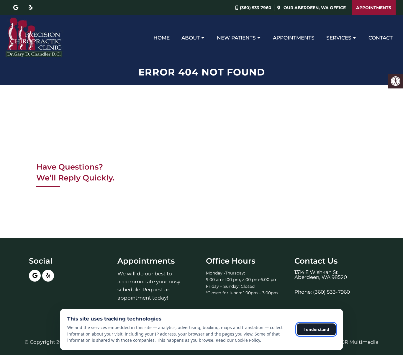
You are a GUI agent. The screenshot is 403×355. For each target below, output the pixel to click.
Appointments (373, 7)
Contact (380, 38)
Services (338, 38)
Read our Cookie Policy (238, 340)
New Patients (236, 38)
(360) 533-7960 (255, 7)
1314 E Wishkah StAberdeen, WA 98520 (320, 275)
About (190, 38)
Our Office (314, 7)
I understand (316, 329)
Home (161, 38)
